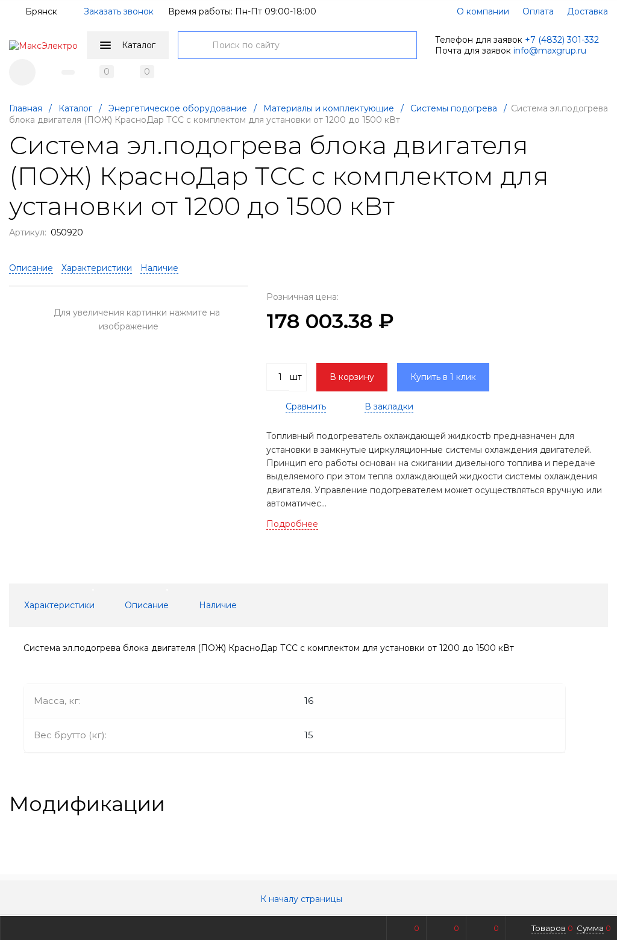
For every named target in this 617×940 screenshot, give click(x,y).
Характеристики (96, 268)
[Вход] (22, 72)
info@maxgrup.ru (549, 50)
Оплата (538, 11)
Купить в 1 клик (443, 377)
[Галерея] (581, 804)
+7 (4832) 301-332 (562, 39)
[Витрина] (562, 804)
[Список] (601, 804)
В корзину (352, 377)
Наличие (159, 268)
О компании (483, 11)
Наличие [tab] (218, 605)
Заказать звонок (119, 11)
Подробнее (292, 523)
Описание (31, 268)
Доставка (587, 11)
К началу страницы (302, 899)
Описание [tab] (147, 605)
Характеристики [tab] (59, 605)
